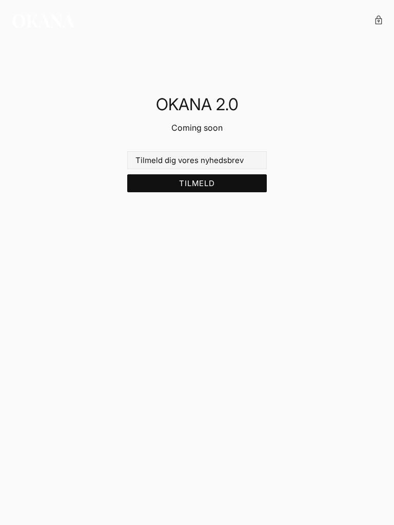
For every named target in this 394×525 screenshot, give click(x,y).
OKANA (43, 21)
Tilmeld (196, 183)
